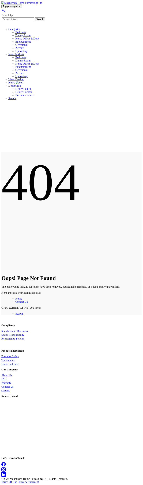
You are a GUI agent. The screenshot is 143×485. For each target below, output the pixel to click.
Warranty (6, 382)
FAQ (3, 379)
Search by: (8, 15)
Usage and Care (10, 364)
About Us (6, 375)
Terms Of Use (9, 481)
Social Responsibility (12, 334)
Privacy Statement (29, 481)
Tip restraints (8, 360)
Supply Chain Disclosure (14, 331)
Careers (5, 390)
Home (18, 298)
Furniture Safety (10, 356)
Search (19, 313)
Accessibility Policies (12, 338)
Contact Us (21, 301)
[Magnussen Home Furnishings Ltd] (21, 2)
